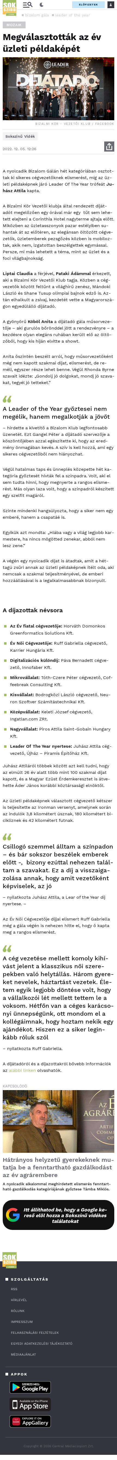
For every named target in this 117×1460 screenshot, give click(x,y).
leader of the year (72, 15)
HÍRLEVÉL (19, 1300)
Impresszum (22, 1322)
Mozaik (14, 25)
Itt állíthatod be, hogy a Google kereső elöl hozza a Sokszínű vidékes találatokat (65, 1215)
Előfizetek (88, 4)
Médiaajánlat (23, 1354)
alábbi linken (22, 1070)
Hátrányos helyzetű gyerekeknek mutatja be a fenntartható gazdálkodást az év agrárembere (58, 1167)
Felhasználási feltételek (35, 1333)
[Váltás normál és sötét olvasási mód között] (41, 5)
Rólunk (17, 1311)
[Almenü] (27, 5)
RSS (14, 1289)
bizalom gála (37, 15)
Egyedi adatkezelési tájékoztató (41, 1344)
